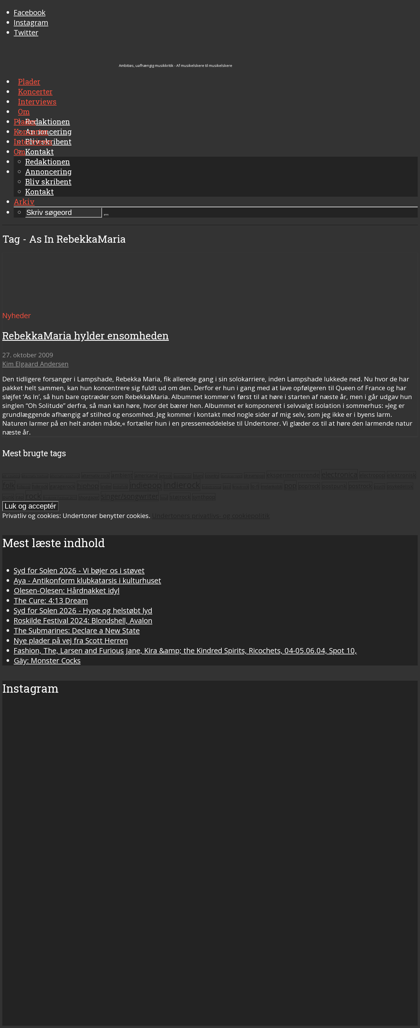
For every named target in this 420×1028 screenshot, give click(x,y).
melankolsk (271, 486)
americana (146, 475)
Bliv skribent (48, 181)
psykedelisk (400, 486)
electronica (339, 474)
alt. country (11, 476)
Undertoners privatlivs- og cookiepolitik (211, 515)
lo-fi (255, 486)
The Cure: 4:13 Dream (51, 600)
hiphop (88, 485)
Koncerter (31, 131)
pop (290, 485)
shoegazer (89, 497)
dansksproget (231, 476)
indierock (182, 485)
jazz (227, 486)
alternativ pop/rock (64, 476)
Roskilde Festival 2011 (60, 497)
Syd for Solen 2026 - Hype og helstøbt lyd (83, 610)
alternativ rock (95, 475)
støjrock (180, 496)
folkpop (23, 486)
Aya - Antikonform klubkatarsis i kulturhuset (87, 580)
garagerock (62, 486)
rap (19, 497)
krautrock (241, 486)
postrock (360, 486)
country (212, 475)
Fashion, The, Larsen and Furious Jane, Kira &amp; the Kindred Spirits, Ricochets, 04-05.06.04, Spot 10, (185, 651)
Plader (25, 121)
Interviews (33, 141)
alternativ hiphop (35, 476)
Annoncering (48, 171)
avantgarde (182, 476)
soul (164, 497)
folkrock (39, 486)
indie (106, 486)
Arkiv (24, 201)
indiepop (146, 485)
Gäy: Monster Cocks (47, 661)
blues (198, 475)
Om (19, 151)
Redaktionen (47, 161)
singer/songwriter (129, 496)
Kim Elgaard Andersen (35, 363)
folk (9, 485)
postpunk (334, 485)
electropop (372, 475)
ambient (122, 475)
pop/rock (309, 486)
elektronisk (401, 475)
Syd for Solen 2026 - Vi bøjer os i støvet (79, 570)
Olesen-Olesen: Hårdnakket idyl (66, 590)
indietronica (211, 487)
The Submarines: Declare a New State (77, 630)
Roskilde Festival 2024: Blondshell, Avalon (83, 620)
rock (33, 496)
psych (379, 486)
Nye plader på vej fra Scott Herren (71, 640)
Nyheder (16, 315)
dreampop (254, 475)
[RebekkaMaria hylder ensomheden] (55, 305)
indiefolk (120, 486)
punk (8, 497)
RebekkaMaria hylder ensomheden (85, 335)
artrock (165, 475)
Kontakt (39, 191)
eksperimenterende (293, 475)
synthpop (204, 496)
